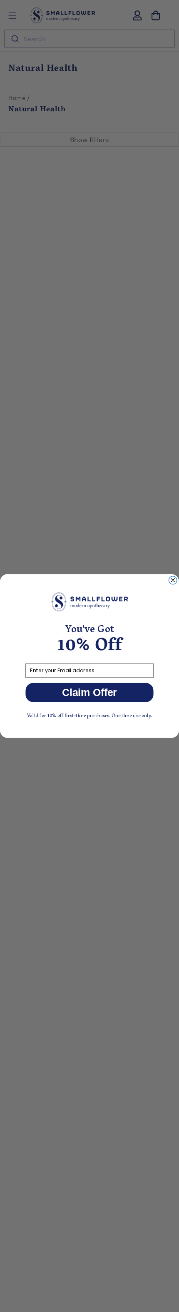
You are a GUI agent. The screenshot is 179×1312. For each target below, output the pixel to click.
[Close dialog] (173, 580)
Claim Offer (89, 692)
